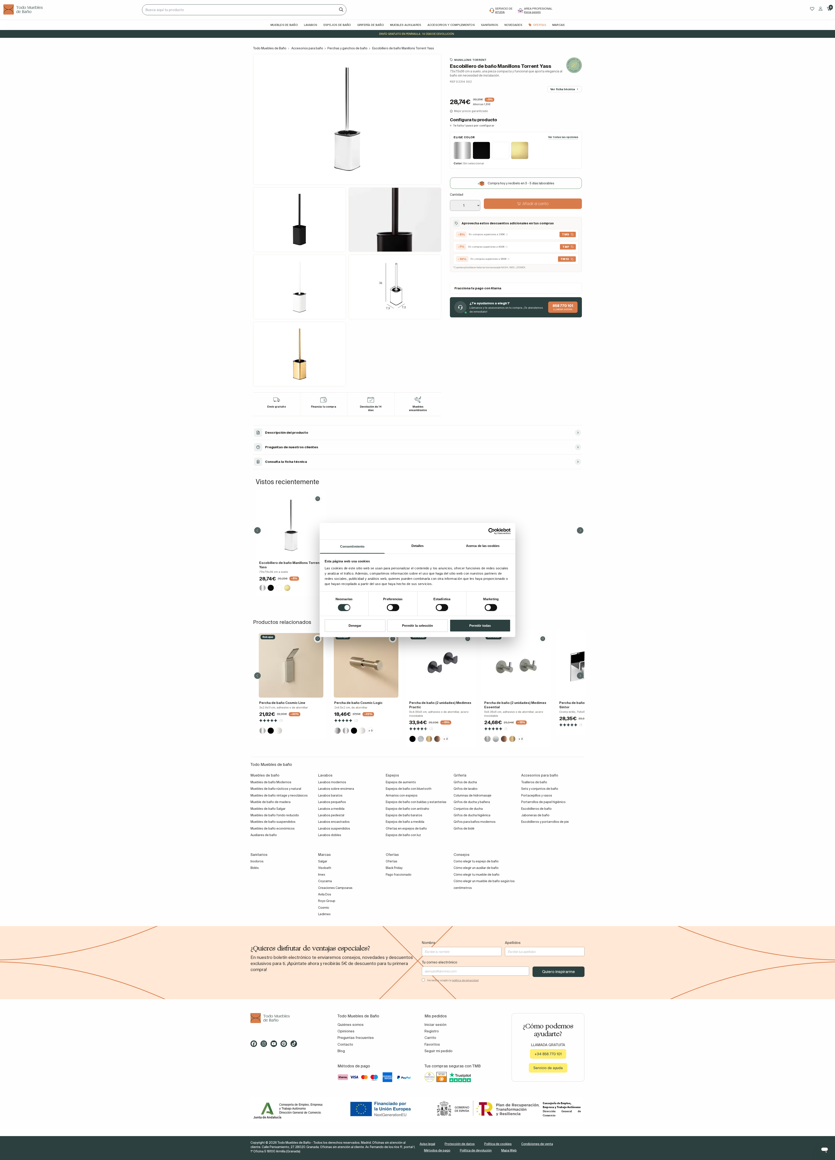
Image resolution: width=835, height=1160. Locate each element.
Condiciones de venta (537, 1144)
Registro (431, 1031)
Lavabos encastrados (334, 821)
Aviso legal (427, 1144)
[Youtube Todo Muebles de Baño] (275, 1045)
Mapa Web (509, 1150)
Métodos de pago (437, 1150)
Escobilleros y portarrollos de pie (545, 821)
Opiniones (345, 1031)
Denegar (355, 625)
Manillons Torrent (470, 59)
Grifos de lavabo (466, 788)
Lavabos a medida (331, 808)
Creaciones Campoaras (335, 888)
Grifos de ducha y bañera (472, 802)
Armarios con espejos (402, 795)
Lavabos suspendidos (334, 828)
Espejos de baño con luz (403, 835)
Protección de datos (460, 1144)
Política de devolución (476, 1150)
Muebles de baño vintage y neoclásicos (279, 795)
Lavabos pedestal (331, 815)
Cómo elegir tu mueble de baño (476, 874)
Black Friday (394, 868)
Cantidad (456, 194)
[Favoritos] (812, 9)
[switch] (393, 607)
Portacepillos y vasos (536, 795)
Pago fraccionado (398, 874)
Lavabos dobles (329, 835)
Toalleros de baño (534, 782)
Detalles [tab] (417, 546)
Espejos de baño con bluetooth (408, 788)
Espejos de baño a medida (405, 821)
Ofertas (391, 861)
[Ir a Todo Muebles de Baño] (287, 1018)
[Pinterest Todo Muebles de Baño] (285, 1045)
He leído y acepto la (453, 980)
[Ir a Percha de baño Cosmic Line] (291, 665)
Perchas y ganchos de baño (347, 48)
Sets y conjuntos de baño (539, 788)
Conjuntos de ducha (468, 808)
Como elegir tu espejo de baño (476, 861)
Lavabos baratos (330, 795)
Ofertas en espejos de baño (406, 828)
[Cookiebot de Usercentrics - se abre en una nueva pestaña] (492, 531)
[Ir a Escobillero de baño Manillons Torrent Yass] (291, 525)
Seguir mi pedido (438, 1051)
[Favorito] (318, 499)
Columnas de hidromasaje (472, 795)
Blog (341, 1051)
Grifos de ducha (465, 782)
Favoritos (432, 1044)
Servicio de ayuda (548, 1068)
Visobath (324, 868)
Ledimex (324, 914)
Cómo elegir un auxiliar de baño (476, 868)
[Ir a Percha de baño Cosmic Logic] (366, 665)
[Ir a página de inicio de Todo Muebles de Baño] (71, 9)
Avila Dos (324, 894)
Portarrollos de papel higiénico (543, 802)
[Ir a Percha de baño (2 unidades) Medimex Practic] (441, 665)
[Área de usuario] (820, 9)
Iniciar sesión (435, 1025)
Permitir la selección (417, 625)
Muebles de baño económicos (272, 828)
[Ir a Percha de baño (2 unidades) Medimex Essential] (516, 665)
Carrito (430, 1038)
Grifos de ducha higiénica (472, 815)
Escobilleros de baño (536, 808)
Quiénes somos (350, 1025)
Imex (321, 874)
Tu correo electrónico (439, 962)
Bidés (254, 868)
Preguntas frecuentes (355, 1038)
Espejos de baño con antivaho (407, 808)
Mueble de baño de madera (270, 802)
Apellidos (513, 943)
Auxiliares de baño (263, 835)
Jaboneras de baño (535, 815)
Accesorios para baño (307, 48)
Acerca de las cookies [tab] (482, 546)
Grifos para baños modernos (475, 821)
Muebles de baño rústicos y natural (275, 788)
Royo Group (326, 901)
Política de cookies (498, 1144)
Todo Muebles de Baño (269, 48)
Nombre (428, 943)
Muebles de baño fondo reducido (274, 815)
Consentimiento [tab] (352, 546)
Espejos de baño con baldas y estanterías (416, 802)
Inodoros (257, 861)
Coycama (325, 881)
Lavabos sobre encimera (336, 788)
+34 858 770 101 (548, 1054)
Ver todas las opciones (563, 137)
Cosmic (323, 907)
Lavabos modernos (332, 782)
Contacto (345, 1044)
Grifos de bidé (464, 828)
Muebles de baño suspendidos (273, 821)
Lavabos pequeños (332, 802)
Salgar (322, 861)
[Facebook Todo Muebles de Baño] (255, 1045)
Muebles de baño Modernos (270, 782)
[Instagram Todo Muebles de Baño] (265, 1045)
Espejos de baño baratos (404, 815)
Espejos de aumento (401, 782)
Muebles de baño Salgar (268, 808)
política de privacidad (465, 980)
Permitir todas (480, 625)
